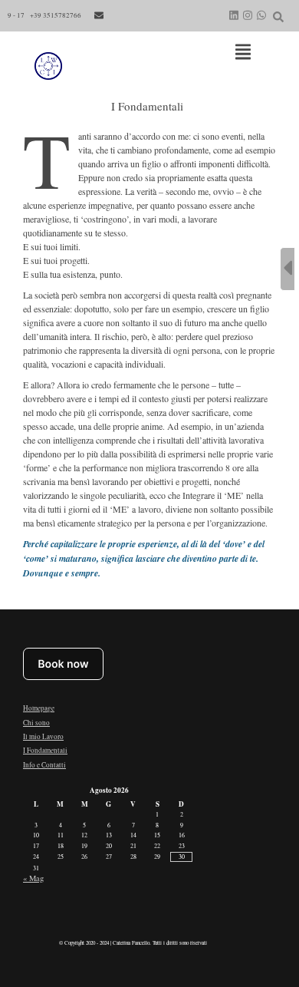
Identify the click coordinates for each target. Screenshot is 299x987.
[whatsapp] (261, 15)
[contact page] (99, 16)
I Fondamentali (45, 750)
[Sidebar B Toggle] (287, 269)
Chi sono (36, 723)
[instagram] (248, 15)
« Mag (33, 878)
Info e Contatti (44, 765)
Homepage (38, 708)
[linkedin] (234, 15)
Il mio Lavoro (43, 736)
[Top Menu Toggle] (243, 53)
